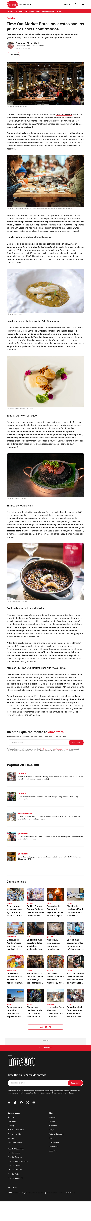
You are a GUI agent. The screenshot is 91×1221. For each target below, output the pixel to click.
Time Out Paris (13, 1174)
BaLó (40, 328)
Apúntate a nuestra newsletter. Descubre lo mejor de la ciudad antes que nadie (36, 737)
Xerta (71, 244)
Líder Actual (53, 1147)
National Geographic (56, 1134)
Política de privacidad (16, 1130)
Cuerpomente (54, 1143)
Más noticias (45, 1027)
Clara (51, 1138)
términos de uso (45, 749)
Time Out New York (15, 1170)
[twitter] (27, 1102)
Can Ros (64, 512)
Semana (52, 1121)
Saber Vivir (53, 1151)
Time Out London (14, 1166)
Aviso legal (12, 1126)
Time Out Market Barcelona (18, 1161)
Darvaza (11, 422)
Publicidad (12, 1121)
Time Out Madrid (14, 1153)
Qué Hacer (19, 11)
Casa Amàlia (21, 625)
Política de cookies (14, 1134)
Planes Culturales (48, 11)
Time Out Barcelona (15, 1157)
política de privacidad (61, 749)
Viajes (59, 11)
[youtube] (34, 1102)
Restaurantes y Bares (32, 11)
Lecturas (52, 1117)
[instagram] (9, 1102)
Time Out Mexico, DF (15, 1178)
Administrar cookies (15, 1143)
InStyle (51, 1130)
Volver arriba (47, 1048)
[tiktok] (15, 1102)
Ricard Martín (33, 43)
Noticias (10, 11)
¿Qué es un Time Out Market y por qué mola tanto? (36, 668)
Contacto (11, 1117)
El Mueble (53, 1126)
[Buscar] (76, 4)
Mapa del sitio (12, 1188)
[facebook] (21, 1102)
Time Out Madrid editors (35, 46)
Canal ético (12, 1138)
